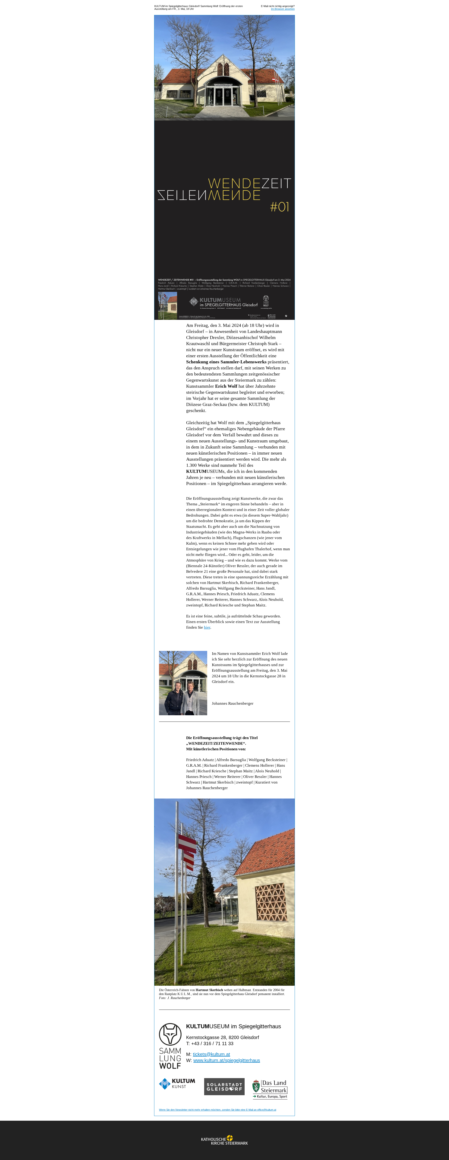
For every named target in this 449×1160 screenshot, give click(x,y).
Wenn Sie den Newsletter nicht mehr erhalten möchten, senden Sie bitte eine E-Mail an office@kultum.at (217, 1109)
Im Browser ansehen (283, 8)
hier (207, 627)
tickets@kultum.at (211, 1054)
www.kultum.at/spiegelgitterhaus (226, 1060)
